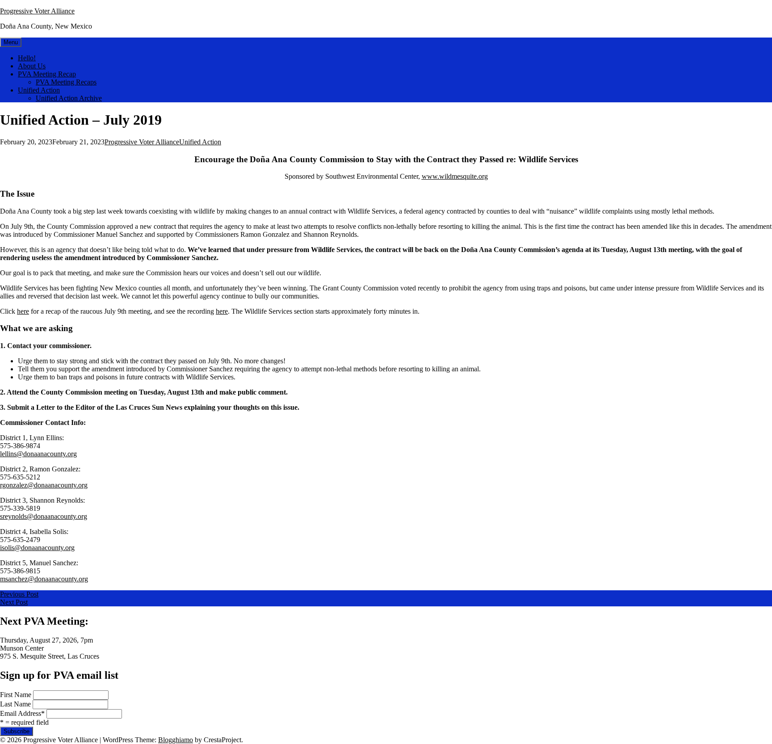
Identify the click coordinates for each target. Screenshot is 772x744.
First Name (15, 694)
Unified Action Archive (69, 98)
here (23, 311)
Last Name (15, 704)
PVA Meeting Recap (47, 74)
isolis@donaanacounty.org (37, 547)
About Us (32, 66)
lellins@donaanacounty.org (38, 454)
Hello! (27, 58)
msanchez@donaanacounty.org (44, 579)
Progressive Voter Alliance (37, 11)
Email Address (22, 713)
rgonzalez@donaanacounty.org (44, 485)
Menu (11, 42)
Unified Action (39, 90)
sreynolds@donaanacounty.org (43, 516)
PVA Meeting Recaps (66, 82)
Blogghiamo (175, 740)
